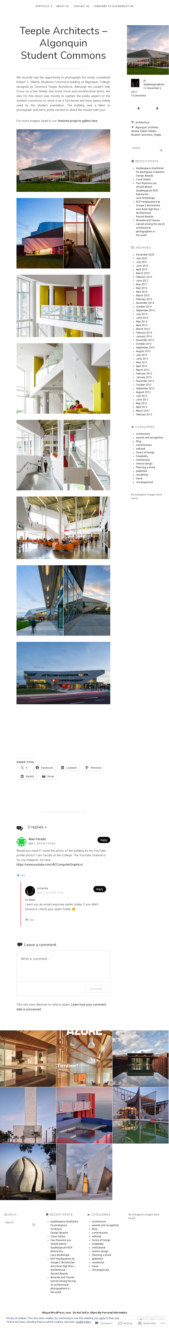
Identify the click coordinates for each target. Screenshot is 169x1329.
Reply (104, 840)
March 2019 (143, 273)
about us (62, 6)
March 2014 (143, 329)
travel (139, 478)
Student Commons (142, 134)
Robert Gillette (148, 131)
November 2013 (145, 340)
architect (153, 127)
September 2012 (145, 388)
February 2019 (144, 277)
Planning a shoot (145, 467)
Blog (138, 441)
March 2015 (143, 295)
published (141, 471)
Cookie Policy (83, 1322)
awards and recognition (149, 437)
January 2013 (144, 377)
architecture (142, 122)
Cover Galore (143, 179)
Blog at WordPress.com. (57, 1312)
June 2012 (142, 399)
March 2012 (143, 410)
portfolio (42, 6)
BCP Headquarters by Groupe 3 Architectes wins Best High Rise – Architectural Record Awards (148, 209)
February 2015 (144, 299)
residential (142, 474)
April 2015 (141, 291)
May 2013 (141, 362)
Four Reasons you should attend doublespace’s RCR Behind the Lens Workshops (147, 191)
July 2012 (141, 395)
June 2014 (142, 317)
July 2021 (141, 262)
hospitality (142, 456)
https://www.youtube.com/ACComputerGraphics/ (49, 864)
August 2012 (143, 392)
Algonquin (141, 127)
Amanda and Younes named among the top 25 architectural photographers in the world (150, 228)
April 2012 (141, 407)
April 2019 (141, 269)
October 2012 (143, 384)
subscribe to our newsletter (114, 6)
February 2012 (144, 414)
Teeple (157, 134)
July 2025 (141, 258)
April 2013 (141, 366)
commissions (144, 445)
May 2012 (141, 403)
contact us (81, 6)
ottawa (135, 131)
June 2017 (142, 280)
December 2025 (145, 254)
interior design (144, 463)
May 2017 (141, 284)
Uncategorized (144, 482)
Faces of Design (145, 452)
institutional (143, 459)
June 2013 (142, 358)
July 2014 (141, 314)
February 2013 (144, 373)
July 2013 (141, 355)
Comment (95, 989)
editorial (140, 448)
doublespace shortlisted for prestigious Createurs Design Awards (150, 172)
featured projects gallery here (77, 121)
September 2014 (145, 310)
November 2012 (145, 381)
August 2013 (143, 351)
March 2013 (143, 369)
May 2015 (141, 288)
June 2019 (142, 265)
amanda (42, 888)
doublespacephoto (153, 84)
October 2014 (143, 306)
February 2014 (144, 332)
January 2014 (144, 336)
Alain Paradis (37, 839)
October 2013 (143, 343)
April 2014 (141, 325)
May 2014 (141, 321)
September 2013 (145, 347)
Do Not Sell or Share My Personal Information (100, 1312)
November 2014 (145, 303)
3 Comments (138, 95)
